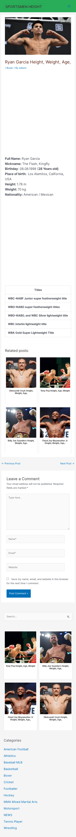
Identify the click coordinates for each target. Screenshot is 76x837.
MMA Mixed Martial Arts (20, 802)
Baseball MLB (13, 762)
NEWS (8, 815)
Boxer (10, 67)
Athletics (10, 756)
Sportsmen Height (23, 6)
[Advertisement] (38, 111)
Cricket (9, 782)
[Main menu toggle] (69, 6)
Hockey (9, 795)
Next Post (67, 463)
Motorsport (11, 808)
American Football (16, 749)
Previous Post (11, 463)
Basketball (11, 769)
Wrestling (10, 828)
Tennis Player (13, 821)
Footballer (10, 788)
